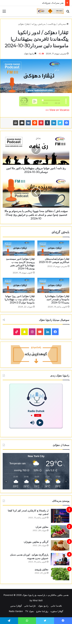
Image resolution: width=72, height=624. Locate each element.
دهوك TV (29, 611)
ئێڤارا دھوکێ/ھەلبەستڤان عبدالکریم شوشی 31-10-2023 (54, 260)
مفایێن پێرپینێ (41, 569)
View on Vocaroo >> (57, 109)
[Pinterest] (41, 122)
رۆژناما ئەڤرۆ (42, 611)
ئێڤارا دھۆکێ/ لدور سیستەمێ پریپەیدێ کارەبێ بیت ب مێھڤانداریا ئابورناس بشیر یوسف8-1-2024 (20, 263)
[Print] (15, 122)
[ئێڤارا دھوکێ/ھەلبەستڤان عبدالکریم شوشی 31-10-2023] (53, 248)
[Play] (39, 422)
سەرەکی (62, 24)
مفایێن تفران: (41, 526)
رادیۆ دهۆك (43, 605)
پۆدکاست (51, 24)
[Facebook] (66, 122)
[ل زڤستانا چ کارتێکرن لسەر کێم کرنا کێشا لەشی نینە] (60, 516)
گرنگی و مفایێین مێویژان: (36, 541)
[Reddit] (34, 122)
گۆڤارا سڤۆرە (57, 611)
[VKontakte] (28, 122)
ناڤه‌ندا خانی (56, 605)
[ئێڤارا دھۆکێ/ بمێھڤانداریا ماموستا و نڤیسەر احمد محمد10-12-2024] (53, 285)
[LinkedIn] (53, 122)
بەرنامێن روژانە (39, 24)
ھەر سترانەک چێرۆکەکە (52, 3)
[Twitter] (60, 122)
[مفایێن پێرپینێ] (60, 574)
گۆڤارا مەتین (16, 605)
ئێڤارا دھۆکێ (24, 24)
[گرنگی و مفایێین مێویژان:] (60, 545)
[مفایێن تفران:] (60, 531)
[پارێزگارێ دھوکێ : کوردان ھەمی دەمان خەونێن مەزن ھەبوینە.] (60, 559)
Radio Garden (16, 611)
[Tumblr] (47, 122)
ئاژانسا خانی (30, 605)
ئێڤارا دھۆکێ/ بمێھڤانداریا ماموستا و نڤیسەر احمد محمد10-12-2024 (57, 299)
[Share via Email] (21, 122)
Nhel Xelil (38, 600)
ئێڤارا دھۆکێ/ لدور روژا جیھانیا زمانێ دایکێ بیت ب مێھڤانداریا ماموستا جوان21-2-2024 (20, 299)
